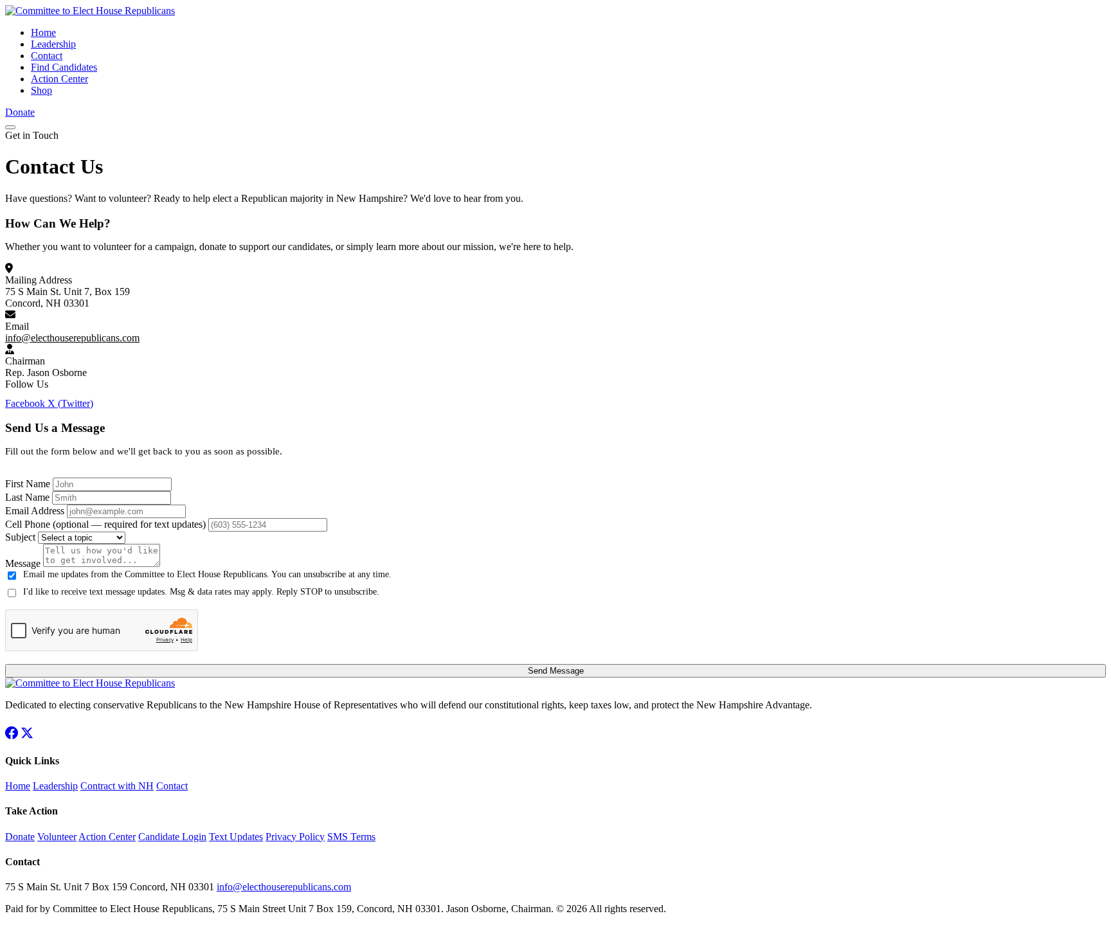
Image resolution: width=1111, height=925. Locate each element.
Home (43, 32)
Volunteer (57, 836)
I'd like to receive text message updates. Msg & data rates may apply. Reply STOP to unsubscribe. (201, 592)
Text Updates (236, 836)
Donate (20, 112)
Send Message (556, 671)
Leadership (53, 44)
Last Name (27, 497)
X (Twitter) (70, 403)
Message (23, 563)
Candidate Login (172, 836)
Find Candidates (64, 67)
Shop (41, 90)
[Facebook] (11, 735)
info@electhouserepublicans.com (72, 337)
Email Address (34, 510)
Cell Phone (105, 524)
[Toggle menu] (10, 127)
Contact (46, 55)
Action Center (59, 78)
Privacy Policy (295, 836)
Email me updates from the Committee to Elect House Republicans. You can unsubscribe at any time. (207, 574)
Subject (20, 537)
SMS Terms (351, 836)
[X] (27, 735)
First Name (27, 483)
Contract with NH (117, 785)
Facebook (26, 403)
